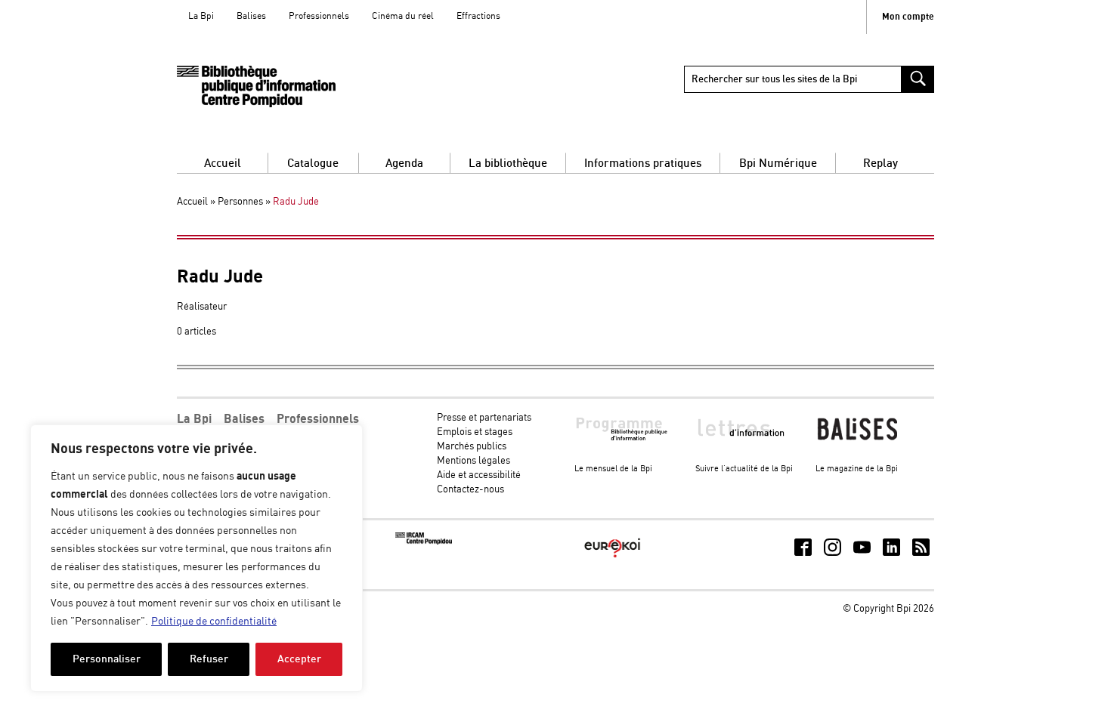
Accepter (299, 659)
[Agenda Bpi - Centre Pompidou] (256, 86)
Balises (251, 16)
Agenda (404, 163)
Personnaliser (107, 659)
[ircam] (423, 542)
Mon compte (908, 17)
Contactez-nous (470, 490)
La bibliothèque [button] (508, 163)
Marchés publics (471, 447)
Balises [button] (244, 419)
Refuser (209, 659)
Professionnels (319, 16)
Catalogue (313, 163)
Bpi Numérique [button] (778, 163)
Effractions (478, 16)
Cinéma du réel (403, 16)
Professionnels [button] (318, 419)
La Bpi (201, 16)
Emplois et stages (474, 432)
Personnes (240, 202)
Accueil (222, 163)
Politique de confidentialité (214, 621)
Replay (880, 163)
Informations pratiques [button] (642, 163)
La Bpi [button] (194, 419)
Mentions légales (473, 461)
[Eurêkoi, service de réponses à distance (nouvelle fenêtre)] (612, 558)
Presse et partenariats (484, 418)
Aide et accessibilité (479, 475)
